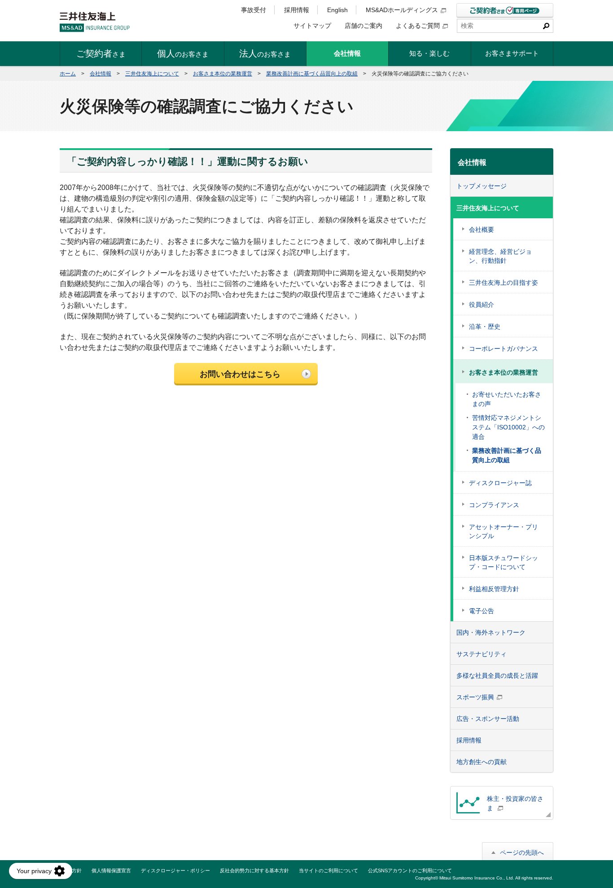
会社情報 (100, 74)
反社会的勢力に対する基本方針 (254, 870)
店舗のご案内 (363, 25)
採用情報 (296, 9)
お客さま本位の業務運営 (222, 74)
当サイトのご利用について (328, 870)
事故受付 (253, 9)
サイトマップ (312, 25)
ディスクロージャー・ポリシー (175, 870)
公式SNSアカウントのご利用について (410, 870)
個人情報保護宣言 (111, 870)
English (337, 9)
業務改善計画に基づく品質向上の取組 (312, 74)
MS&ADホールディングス (402, 9)
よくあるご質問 (418, 25)
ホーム (68, 74)
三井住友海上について (152, 74)
